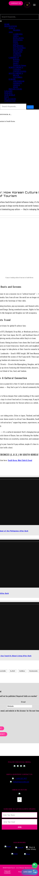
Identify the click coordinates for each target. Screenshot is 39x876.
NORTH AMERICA (16, 67)
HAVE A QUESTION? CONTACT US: (19, 774)
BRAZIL (16, 75)
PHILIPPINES (18, 46)
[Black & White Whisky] (31, 848)
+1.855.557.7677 (21, 778)
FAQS (6, 97)
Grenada (16, 61)
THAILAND (17, 52)
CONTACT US (9, 101)
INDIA (15, 42)
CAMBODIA (18, 34)
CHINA (16, 36)
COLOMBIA (17, 77)
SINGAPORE (18, 50)
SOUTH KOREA (19, 48)
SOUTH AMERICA (16, 73)
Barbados (16, 59)
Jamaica (15, 63)
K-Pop (12, 671)
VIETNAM (17, 56)
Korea (22, 671)
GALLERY (8, 91)
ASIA (11, 32)
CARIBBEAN (14, 58)
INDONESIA (18, 40)
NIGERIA (16, 30)
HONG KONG (18, 38)
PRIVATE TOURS (15, 89)
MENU (34, 5)
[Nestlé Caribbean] (7, 848)
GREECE (16, 85)
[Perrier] (15, 855)
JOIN (19, 827)
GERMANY (17, 83)
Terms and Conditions (7, 871)
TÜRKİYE (17, 54)
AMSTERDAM (18, 81)
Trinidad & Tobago (19, 65)
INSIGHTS (8, 93)
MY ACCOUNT (10, 99)
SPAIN (15, 87)
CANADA (17, 69)
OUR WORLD (9, 95)
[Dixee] (27, 855)
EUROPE (12, 79)
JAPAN (15, 44)
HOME (7, 24)
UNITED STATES (19, 71)
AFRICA (12, 28)
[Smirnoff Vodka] (18, 848)
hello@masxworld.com (21, 782)
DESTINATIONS (10, 26)
